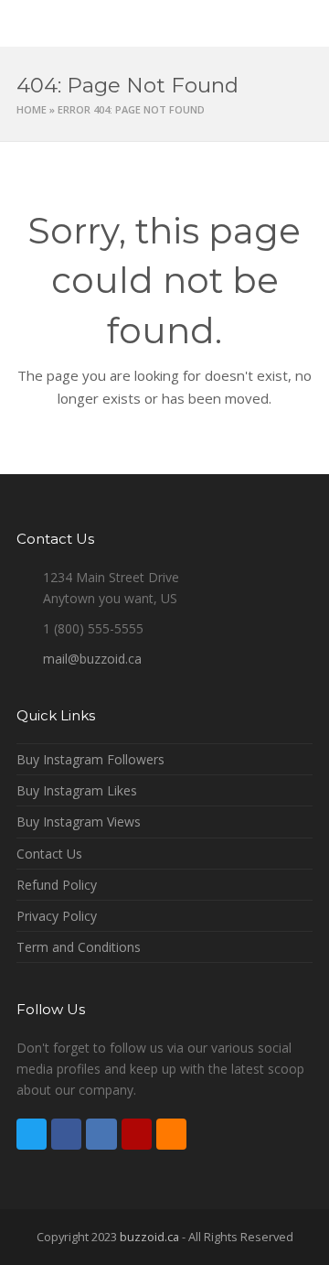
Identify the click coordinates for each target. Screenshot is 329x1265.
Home (31, 109)
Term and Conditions (78, 947)
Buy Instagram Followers (90, 759)
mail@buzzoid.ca (92, 658)
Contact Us (49, 853)
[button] (302, 24)
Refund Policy (56, 884)
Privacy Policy (56, 915)
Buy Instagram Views (78, 821)
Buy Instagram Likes (76, 790)
